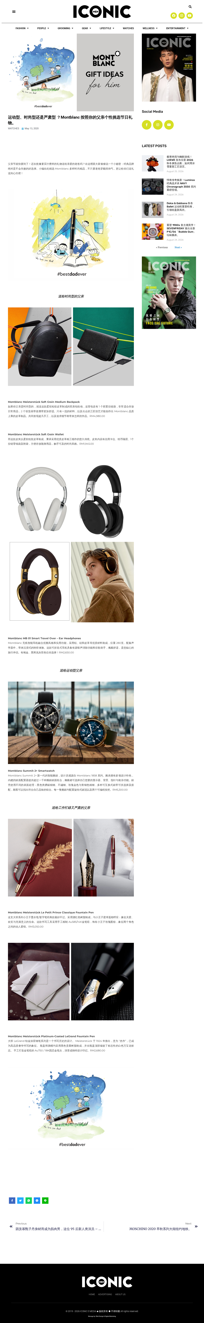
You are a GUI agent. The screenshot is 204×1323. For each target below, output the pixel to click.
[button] (13, 11)
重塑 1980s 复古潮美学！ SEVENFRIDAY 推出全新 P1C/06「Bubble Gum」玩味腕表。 (181, 230)
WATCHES (128, 28)
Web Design (99, 1316)
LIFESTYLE (105, 28)
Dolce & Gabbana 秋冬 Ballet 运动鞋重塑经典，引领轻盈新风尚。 (181, 206)
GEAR (85, 28)
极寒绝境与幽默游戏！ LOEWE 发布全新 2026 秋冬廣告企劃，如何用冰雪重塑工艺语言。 (181, 161)
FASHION (21, 28)
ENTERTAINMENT (175, 28)
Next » (178, 247)
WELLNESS (148, 28)
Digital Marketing (110, 1316)
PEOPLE (41, 28)
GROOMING (64, 28)
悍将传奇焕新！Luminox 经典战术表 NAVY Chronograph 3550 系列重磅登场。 (181, 184)
